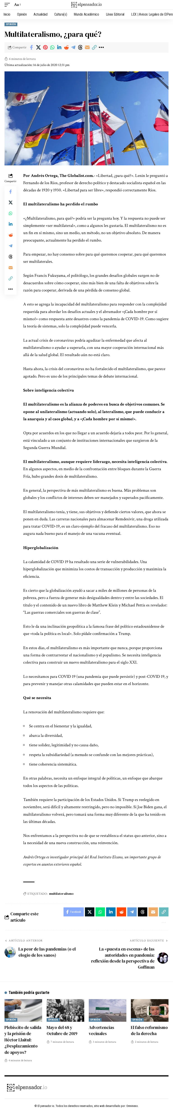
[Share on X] (38, 47)
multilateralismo (61, 893)
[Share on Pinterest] (45, 47)
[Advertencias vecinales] (107, 1010)
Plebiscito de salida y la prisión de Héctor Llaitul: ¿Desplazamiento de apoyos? (23, 1039)
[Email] (87, 47)
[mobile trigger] (8, 4)
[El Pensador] (86, 4)
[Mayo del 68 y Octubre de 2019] (65, 1010)
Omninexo (132, 1106)
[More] (101, 47)
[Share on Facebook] (31, 47)
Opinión (11, 24)
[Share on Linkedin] (59, 47)
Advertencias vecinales (101, 1030)
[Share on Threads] (80, 47)
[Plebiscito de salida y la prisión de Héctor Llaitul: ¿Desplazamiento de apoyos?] (23, 1010)
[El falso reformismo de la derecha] (149, 1010)
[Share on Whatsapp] (52, 47)
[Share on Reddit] (66, 47)
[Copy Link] (94, 47)
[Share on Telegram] (73, 47)
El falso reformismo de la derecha (149, 1030)
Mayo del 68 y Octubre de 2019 (62, 1030)
